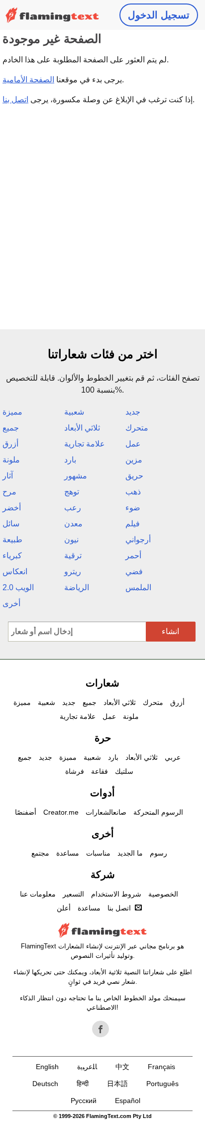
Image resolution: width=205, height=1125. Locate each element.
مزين (133, 459)
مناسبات (98, 853)
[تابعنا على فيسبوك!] (100, 1029)
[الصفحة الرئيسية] (52, 15)
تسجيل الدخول (159, 14)
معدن (73, 523)
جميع (10, 428)
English (47, 1067)
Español (127, 1101)
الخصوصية (163, 894)
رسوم (158, 853)
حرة (103, 737)
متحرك (136, 428)
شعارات (102, 682)
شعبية (74, 412)
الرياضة (76, 587)
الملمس (138, 587)
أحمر (133, 555)
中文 (122, 1067)
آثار (7, 475)
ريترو (72, 571)
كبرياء (12, 555)
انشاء (170, 631)
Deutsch (45, 1084)
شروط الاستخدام (116, 894)
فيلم (132, 523)
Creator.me (61, 812)
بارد (70, 459)
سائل (10, 523)
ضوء (132, 507)
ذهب (133, 491)
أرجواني (138, 539)
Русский (84, 1101)
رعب (72, 507)
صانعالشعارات (106, 812)
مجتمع (40, 853)
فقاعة (99, 771)
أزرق (10, 444)
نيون (71, 539)
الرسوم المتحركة (158, 812)
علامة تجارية (84, 444)
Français (161, 1067)
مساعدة (67, 853)
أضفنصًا (25, 812)
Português (162, 1084)
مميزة (12, 412)
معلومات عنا (38, 894)
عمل (133, 444)
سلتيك (124, 771)
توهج (71, 491)
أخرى (11, 603)
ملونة (11, 459)
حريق (134, 475)
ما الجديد (130, 853)
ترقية (73, 555)
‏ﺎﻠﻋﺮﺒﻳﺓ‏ (87, 1067)
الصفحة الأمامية (28, 79)
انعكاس (14, 571)
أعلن (64, 908)
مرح (9, 491)
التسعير (73, 894)
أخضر (11, 507)
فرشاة (74, 771)
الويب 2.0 (18, 587)
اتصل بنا (15, 99)
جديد (132, 412)
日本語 (117, 1084)
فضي (134, 571)
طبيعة (12, 539)
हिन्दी (83, 1084)
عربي (173, 757)
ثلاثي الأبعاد (82, 428)
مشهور (75, 475)
